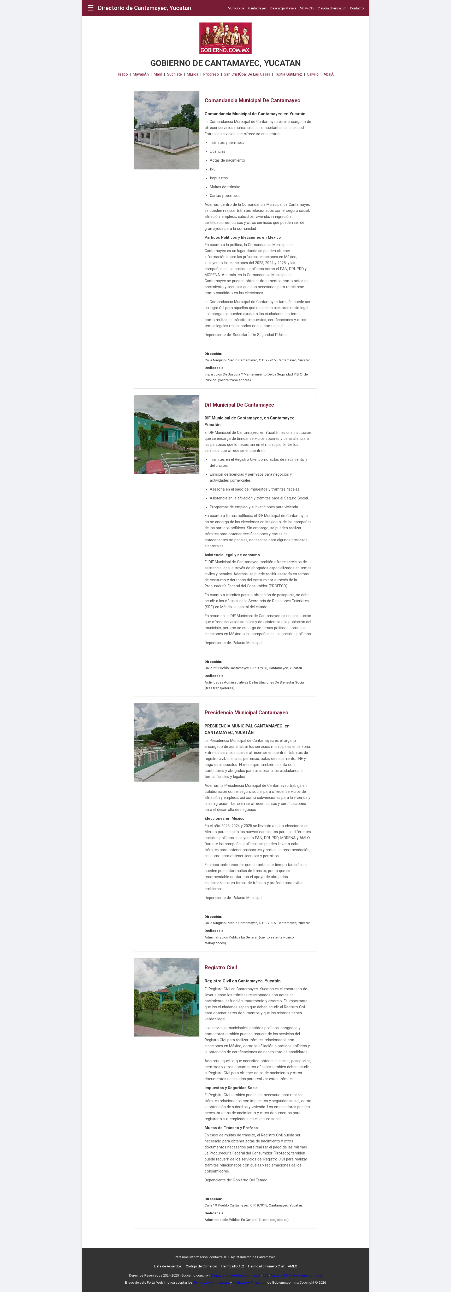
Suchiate (174, 74)
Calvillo (313, 74)
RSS (265, 1275)
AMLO (292, 1266)
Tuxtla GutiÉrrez (288, 74)
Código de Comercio (201, 1266)
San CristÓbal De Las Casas (247, 74)
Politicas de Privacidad (249, 1282)
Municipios (236, 8)
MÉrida (192, 74)
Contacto (357, 8)
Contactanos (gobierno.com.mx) (235, 1275)
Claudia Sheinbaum (332, 8)
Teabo (122, 74)
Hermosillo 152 (232, 1266)
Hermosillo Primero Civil (266, 1266)
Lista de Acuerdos (168, 1266)
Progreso (211, 74)
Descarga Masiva (283, 8)
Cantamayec (257, 8)
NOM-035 (307, 8)
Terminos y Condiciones (211, 1282)
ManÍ (158, 74)
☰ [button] (90, 8)
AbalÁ (329, 74)
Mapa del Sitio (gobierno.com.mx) (296, 1275)
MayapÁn (141, 74)
